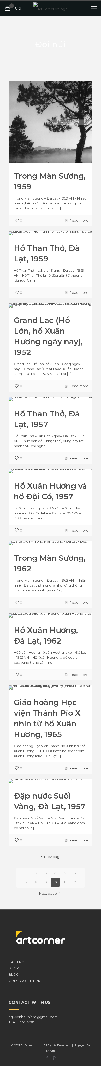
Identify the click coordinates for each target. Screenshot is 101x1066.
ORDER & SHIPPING (25, 980)
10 (55, 882)
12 (74, 882)
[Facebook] (47, 1058)
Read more (79, 220)
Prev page (53, 857)
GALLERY (16, 962)
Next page (48, 893)
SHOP (14, 968)
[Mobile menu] (94, 8)
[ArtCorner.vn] (50, 8)
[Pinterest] (54, 1058)
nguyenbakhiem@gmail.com (33, 1017)
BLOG (14, 974)
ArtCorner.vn (29, 1045)
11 (65, 882)
